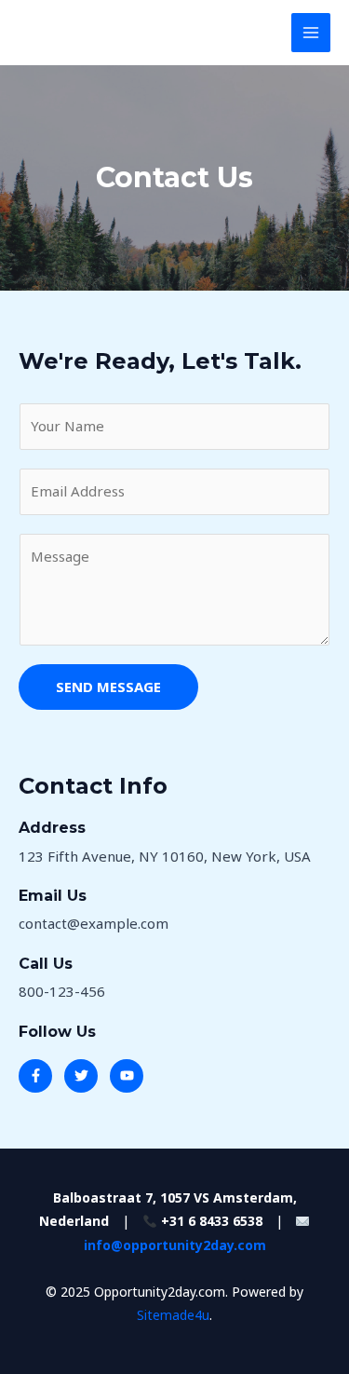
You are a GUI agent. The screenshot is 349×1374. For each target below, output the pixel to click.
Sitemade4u (173, 1315)
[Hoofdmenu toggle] (311, 33)
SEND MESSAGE (108, 686)
